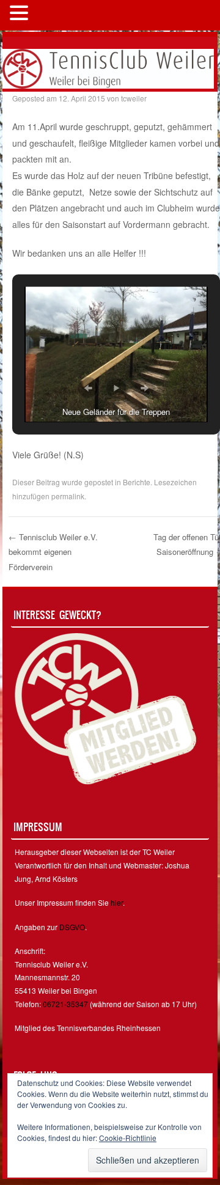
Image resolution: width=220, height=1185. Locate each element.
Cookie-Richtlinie (127, 1137)
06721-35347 (65, 1004)
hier (117, 902)
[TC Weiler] (108, 67)
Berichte (136, 482)
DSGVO (72, 927)
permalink (67, 496)
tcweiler (134, 98)
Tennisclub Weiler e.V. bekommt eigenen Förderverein (53, 552)
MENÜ (52, 15)
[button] (88, 388)
